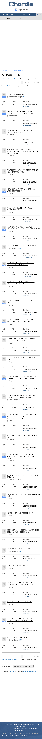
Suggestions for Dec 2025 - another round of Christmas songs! (21, 456)
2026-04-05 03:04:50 (30, 331)
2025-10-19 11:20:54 (30, 506)
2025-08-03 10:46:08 (30, 630)
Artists (13, 14)
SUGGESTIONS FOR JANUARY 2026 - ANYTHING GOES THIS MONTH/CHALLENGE (22, 416)
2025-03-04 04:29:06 (30, 104)
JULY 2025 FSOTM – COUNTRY (19, 602)
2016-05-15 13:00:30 (30, 123)
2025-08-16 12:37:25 (30, 559)
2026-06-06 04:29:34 (30, 256)
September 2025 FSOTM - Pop (20, 513)
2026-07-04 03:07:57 (30, 239)
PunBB (12, 671)
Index (3, 18)
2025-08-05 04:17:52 (30, 612)
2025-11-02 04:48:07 (30, 487)
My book (24, 14)
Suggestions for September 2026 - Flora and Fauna (23, 131)
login (8, 86)
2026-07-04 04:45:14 (30, 201)
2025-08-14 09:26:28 (30, 595)
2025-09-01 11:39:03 (30, 542)
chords (25, 735)
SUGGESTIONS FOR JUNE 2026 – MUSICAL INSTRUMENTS (20, 264)
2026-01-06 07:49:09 (30, 428)
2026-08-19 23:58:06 (30, 163)
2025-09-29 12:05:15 (30, 523)
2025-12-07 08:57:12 (30, 468)
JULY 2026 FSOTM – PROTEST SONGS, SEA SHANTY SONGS (22, 171)
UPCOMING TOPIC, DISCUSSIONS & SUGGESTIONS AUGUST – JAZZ (22, 620)
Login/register (23, 10)
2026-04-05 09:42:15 (30, 312)
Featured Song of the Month (12, 75)
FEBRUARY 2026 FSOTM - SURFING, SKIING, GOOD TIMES (22, 339)
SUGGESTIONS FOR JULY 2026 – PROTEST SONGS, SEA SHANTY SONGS (23, 228)
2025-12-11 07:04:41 (30, 447)
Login (20, 18)
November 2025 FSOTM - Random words (22, 436)
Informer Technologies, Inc (31, 671)
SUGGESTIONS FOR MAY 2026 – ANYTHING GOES (20, 301)
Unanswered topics (18, 70)
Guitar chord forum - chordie (10, 79)
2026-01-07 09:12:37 (30, 407)
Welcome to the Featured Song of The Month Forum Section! (22, 112)
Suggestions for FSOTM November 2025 (23, 495)
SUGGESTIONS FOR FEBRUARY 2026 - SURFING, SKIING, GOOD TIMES (23, 377)
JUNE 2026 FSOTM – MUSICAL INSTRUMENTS (19, 209)
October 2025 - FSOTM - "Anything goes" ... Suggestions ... (23, 531)
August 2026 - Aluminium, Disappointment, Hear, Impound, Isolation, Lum (22, 151)
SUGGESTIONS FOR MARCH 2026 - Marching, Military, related (21, 320)
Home (2, 14)
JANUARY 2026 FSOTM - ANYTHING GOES (22, 358)
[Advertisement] (21, 42)
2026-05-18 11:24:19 (30, 275)
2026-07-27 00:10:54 (30, 182)
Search (9, 18)
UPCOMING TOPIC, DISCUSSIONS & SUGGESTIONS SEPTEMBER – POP (22, 584)
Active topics (5, 70)
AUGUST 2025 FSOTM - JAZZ (19, 566)
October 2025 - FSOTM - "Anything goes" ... (23, 476)
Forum (39, 14)
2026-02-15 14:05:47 (30, 350)
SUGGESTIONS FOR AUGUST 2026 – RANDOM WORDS (22, 190)
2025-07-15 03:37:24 (30, 647)
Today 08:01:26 (28, 142)
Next (38, 82)
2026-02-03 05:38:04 (30, 388)
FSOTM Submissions (16, 94)
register (14, 86)
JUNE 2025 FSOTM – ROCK (18, 638)
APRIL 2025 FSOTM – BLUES (18, 549)
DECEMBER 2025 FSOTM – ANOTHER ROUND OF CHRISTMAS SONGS (22, 396)
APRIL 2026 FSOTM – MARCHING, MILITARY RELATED (21, 283)
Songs (7, 14)
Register (14, 18)
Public (18, 14)
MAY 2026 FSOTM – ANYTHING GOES (22, 246)
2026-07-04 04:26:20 (30, 220)
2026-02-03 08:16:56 (30, 369)
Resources (32, 14)
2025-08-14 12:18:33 (30, 576)
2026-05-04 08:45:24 (30, 294)
